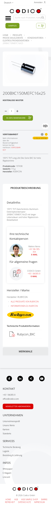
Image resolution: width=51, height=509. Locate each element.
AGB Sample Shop (29, 499)
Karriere (6, 429)
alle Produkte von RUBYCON (25, 301)
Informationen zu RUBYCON (24, 306)
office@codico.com (11, 399)
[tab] (25, 188)
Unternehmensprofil (11, 421)
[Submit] (42, 17)
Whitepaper (8, 469)
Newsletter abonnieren (18, 406)
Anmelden (38, 2)
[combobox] (29, 17)
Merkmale (25, 351)
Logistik (6, 451)
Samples (12, 25)
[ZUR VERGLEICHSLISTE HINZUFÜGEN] (45, 126)
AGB (16, 499)
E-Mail (34, 276)
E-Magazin (7, 473)
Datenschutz (24, 502)
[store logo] (25, 10)
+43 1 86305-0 (34, 273)
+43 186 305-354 (34, 250)
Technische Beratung (12, 447)
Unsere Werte (9, 425)
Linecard (6, 477)
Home (8, 499)
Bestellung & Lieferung (12, 455)
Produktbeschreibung (25, 188)
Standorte (7, 433)
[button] (9, 3)
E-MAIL (34, 254)
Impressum (39, 502)
